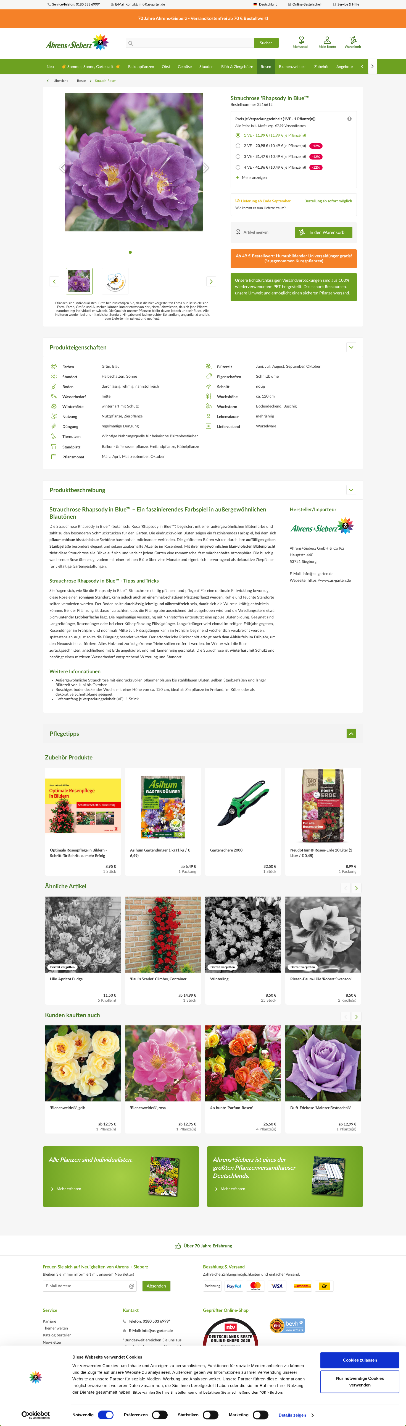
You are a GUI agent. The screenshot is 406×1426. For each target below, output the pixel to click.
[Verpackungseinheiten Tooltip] (349, 120)
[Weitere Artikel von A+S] (322, 530)
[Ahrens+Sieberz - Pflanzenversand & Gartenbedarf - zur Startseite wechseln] (77, 44)
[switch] (160, 1415)
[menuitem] (77, 4)
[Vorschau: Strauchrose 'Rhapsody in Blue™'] (79, 281)
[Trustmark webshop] (287, 1326)
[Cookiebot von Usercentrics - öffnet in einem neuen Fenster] (36, 1415)
